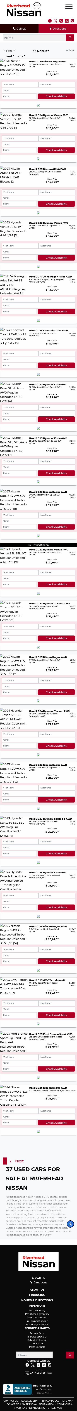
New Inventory (37, 1310)
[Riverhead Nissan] (24, 9)
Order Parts (37, 1343)
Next (19, 1161)
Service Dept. (37, 1333)
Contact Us (10, 1400)
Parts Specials (37, 1346)
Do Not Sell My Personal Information (31, 1404)
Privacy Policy (50, 1400)
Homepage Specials (37, 1324)
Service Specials (37, 1336)
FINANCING (37, 1295)
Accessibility (29, 1400)
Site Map (67, 1400)
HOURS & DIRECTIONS (37, 1300)
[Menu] (69, 7)
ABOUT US (37, 1289)
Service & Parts (37, 1328)
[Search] (70, 37)
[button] (70, 1224)
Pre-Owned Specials (37, 1321)
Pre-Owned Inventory (37, 1314)
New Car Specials (37, 1317)
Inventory (37, 1305)
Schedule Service (37, 1340)
